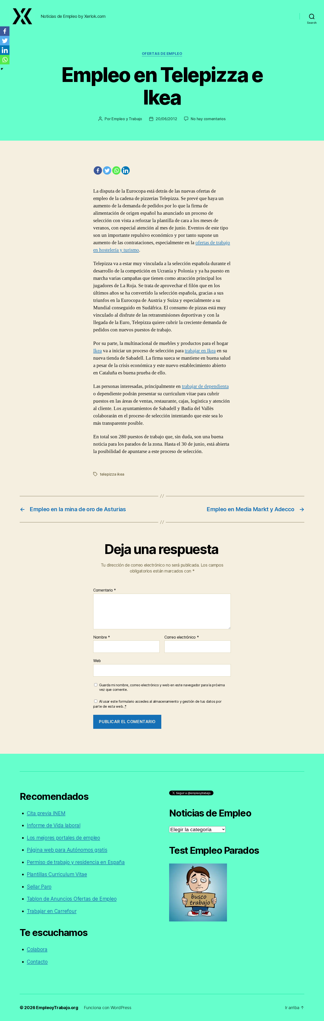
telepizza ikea (112, 474)
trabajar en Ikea (200, 351)
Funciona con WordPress (107, 1007)
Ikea (97, 351)
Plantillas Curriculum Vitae (57, 874)
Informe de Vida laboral (53, 825)
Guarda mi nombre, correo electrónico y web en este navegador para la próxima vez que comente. (162, 687)
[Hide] (2, 69)
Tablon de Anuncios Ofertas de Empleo (71, 899)
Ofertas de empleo (162, 54)
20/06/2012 (166, 118)
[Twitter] (107, 170)
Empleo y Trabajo (126, 118)
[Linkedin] (125, 170)
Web (97, 660)
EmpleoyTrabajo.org (57, 1007)
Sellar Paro (39, 887)
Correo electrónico (181, 637)
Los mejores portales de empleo (63, 838)
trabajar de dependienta (205, 386)
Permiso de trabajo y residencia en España (76, 862)
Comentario (104, 590)
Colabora (37, 949)
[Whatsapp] (116, 170)
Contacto (37, 962)
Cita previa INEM (46, 813)
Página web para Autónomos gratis (67, 850)
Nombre (101, 637)
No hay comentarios (208, 118)
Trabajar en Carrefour (51, 911)
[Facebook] (98, 170)
